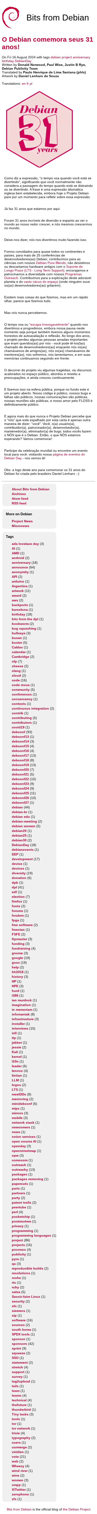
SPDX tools (21, 1334)
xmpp (16, 1485)
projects (18, 1245)
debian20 (19, 831)
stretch (17, 1367)
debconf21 (20, 774)
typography (21, 1438)
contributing (22, 718)
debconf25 (20, 793)
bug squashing (24, 628)
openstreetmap (24, 1151)
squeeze (18, 1353)
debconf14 (20, 741)
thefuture (19, 1405)
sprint (16, 1348)
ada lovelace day (25, 544)
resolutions (21, 1273)
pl (31, 83)
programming (22, 1231)
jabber (17, 1042)
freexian (18, 929)
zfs (14, 1499)
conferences (22, 694)
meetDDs (19, 1094)
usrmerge (19, 1447)
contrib (17, 713)
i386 (15, 995)
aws (15, 600)
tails (15, 1386)
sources (18, 1325)
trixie (16, 1433)
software (19, 1320)
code (16, 680)
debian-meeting (24, 821)
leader (17, 1066)
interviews (20, 1028)
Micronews (20, 526)
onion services (24, 1136)
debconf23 (20, 784)
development (22, 859)
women (17, 1480)
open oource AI (24, 1141)
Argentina (20, 586)
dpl (14, 887)
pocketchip (21, 1216)
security (18, 1301)
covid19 (18, 727)
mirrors (17, 1113)
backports (20, 605)
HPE (15, 986)
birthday (8, 61)
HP (14, 981)
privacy (18, 1226)
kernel (17, 1057)
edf (14, 892)
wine (15, 1475)
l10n (15, 1061)
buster (17, 642)
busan (17, 638)
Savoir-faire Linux (26, 1296)
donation (19, 878)
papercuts (20, 1184)
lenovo (17, 1071)
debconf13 (20, 737)
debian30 (19, 840)
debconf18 (20, 760)
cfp (14, 661)
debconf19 (20, 765)
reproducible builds (27, 1268)
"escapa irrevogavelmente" (49, 324)
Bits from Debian (19, 1509)
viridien (18, 1452)
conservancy (22, 699)
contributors (22, 722)
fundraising (21, 948)
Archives (19, 494)
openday (19, 1146)
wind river (20, 1471)
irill (14, 1033)
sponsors (19, 1344)
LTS (15, 1089)
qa (14, 1264)
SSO (15, 1358)
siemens (18, 1311)
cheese (17, 666)
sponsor (18, 1339)
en (24, 83)
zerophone (20, 1494)
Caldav (17, 647)
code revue (21, 685)
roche (16, 1278)
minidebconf (22, 1104)
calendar (19, 652)
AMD (15, 553)
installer (18, 1024)
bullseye (18, 633)
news (16, 1132)
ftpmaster (19, 939)
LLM (15, 1080)
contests (19, 704)
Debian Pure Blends (51, 263)
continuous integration (30, 708)
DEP (15, 854)
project (67, 57)
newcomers (21, 1127)
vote (15, 1456)
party (16, 1198)
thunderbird (21, 1409)
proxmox (19, 1249)
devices (18, 868)
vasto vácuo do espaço (41, 282)
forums (17, 911)
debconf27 (20, 802)
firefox (17, 901)
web (15, 1461)
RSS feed (19, 503)
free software (22, 925)
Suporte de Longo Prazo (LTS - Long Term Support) (43, 268)
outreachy (20, 1169)
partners (18, 1193)
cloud (16, 675)
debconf (18, 732)
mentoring (20, 1099)
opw (15, 1155)
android (18, 558)
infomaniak (21, 1014)
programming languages (31, 1235)
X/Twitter (19, 1489)
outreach (19, 1165)
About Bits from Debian (30, 489)
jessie (16, 1047)
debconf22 (20, 779)
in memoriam (22, 1009)
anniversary (81, 57)
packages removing (27, 1179)
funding (18, 944)
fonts (16, 906)
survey (17, 1376)
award (16, 595)
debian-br (19, 812)
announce (20, 567)
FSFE (16, 934)
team (16, 1391)
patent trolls (21, 1202)
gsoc (16, 962)
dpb (15, 882)
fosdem (18, 915)
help (15, 967)
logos (16, 1085)
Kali (15, 1052)
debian (56, 57)
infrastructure (23, 1019)
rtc (14, 1282)
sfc (14, 1306)
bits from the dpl (25, 619)
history (17, 977)
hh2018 (18, 972)
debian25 (19, 835)
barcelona (20, 609)
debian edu (21, 817)
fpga (15, 920)
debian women (23, 826)
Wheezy (18, 1466)
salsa (16, 1292)
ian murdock (22, 1000)
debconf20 (20, 769)
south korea (21, 1329)
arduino (18, 581)
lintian (17, 1075)
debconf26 (20, 798)
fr (28, 83)
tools (16, 1419)
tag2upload (21, 1381)
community (21, 689)
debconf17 (20, 755)
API (14, 577)
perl (15, 1212)
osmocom (20, 1160)
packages (19, 1174)
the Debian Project (76, 1509)
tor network (21, 1428)
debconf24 (20, 788)
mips (16, 1108)
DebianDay (23, 61)
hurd (15, 991)
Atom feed (20, 498)
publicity (19, 1254)
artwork (18, 591)
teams (16, 1395)
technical (19, 1400)
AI (13, 548)
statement (20, 1362)
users (16, 1442)
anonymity (20, 572)
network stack (23, 1122)
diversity (19, 873)
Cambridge (20, 657)
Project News (22, 521)
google (17, 958)
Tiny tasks (20, 1414)
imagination (21, 1005)
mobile (17, 1118)
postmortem (21, 1221)
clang (16, 671)
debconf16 (20, 751)
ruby (15, 1287)
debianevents (23, 849)
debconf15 (20, 746)
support (18, 1372)
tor (14, 1424)
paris (16, 1188)
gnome (17, 953)
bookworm (20, 624)
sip (14, 1315)
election (18, 897)
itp (14, 1038)
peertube (19, 1207)
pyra (15, 1259)
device (17, 864)
